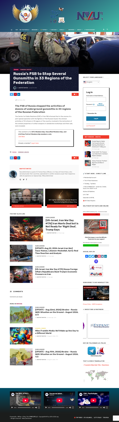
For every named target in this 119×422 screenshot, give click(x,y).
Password (89, 104)
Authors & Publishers (89, 191)
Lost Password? (90, 126)
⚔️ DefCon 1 (53, 29)
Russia (16, 69)
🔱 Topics (44, 29)
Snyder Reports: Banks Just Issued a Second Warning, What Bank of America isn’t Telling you (99, 144)
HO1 (17, 29)
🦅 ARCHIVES (70, 29)
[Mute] (36, 407)
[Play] (12, 407)
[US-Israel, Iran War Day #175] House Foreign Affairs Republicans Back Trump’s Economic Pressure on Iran (56, 271)
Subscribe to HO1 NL (88, 197)
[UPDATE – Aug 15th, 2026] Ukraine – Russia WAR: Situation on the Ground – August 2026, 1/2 (56, 354)
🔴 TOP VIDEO (78, 417)
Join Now (21, 136)
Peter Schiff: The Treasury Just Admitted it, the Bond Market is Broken (99, 153)
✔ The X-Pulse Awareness (90, 180)
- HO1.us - (19, 416)
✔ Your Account (89, 29)
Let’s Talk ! (86, 194)
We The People (24, 29)
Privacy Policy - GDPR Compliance (92, 304)
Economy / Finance (40, 328)
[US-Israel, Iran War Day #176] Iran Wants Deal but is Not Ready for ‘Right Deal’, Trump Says (62, 225)
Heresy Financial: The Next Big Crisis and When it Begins (99, 162)
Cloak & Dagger (50, 217)
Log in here (35, 143)
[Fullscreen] (39, 407)
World (62, 29)
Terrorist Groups (25, 69)
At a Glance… (88, 417)
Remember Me (92, 113)
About (79, 29)
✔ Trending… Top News (89, 183)
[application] (25, 400)
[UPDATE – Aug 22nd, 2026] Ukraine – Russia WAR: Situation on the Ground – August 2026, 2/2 (56, 312)
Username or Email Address (94, 95)
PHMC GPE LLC (34, 416)
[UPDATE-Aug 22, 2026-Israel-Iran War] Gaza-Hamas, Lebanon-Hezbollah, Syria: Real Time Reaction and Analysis (56, 250)
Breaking (35, 29)
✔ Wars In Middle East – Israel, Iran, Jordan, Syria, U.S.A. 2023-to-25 (94, 187)
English (89, 82)
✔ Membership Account (89, 177)
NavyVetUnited (23, 87)
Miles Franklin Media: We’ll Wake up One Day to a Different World (57, 332)
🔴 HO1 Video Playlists (89, 200)
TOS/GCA (106, 417)
